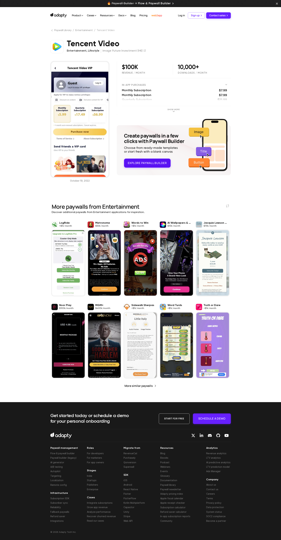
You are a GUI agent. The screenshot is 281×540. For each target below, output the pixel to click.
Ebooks (164, 457)
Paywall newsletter (170, 489)
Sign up (195, 15)
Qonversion (130, 462)
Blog (132, 15)
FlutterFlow (130, 498)
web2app (156, 15)
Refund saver (57, 516)
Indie (89, 475)
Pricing (143, 15)
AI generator (57, 462)
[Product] (82, 16)
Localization (56, 480)
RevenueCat (130, 453)
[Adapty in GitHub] (218, 435)
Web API (128, 520)
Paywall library (168, 484)
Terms (209, 498)
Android (128, 484)
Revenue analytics (216, 453)
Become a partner (216, 520)
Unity (126, 511)
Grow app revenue (97, 507)
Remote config (58, 484)
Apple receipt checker (172, 502)
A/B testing (56, 466)
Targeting (55, 475)
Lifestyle (93, 50)
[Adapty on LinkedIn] (201, 435)
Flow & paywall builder (62, 453)
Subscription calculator (173, 507)
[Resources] (114, 16)
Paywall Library (63, 30)
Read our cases (95, 520)
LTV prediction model (218, 466)
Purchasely (129, 457)
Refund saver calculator (173, 511)
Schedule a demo (211, 418)
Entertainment (84, 30)
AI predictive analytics (218, 462)
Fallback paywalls (59, 511)
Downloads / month (192, 72)
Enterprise (92, 489)
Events (164, 471)
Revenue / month (133, 72)
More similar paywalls (139, 386)
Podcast (164, 462)
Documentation (168, 480)
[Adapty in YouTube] (226, 435)
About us (211, 484)
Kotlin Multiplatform (134, 502)
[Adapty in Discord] (210, 435)
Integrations (57, 520)
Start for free (174, 418)
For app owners (95, 462)
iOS (125, 480)
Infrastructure (59, 493)
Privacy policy (213, 502)
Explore (147, 163)
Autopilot (55, 471)
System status (214, 511)
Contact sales (217, 15)
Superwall (129, 466)
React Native (131, 489)
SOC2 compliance (216, 516)
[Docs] (126, 16)
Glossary (165, 475)
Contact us (212, 489)
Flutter (127, 493)
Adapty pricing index (171, 493)
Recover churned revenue (101, 516)
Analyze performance (99, 511)
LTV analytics (213, 457)
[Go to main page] (58, 15)
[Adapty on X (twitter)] (193, 435)
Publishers (92, 484)
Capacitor (129, 507)
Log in (181, 15)
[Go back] (52, 31)
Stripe (127, 516)
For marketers (94, 457)
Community (166, 520)
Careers (210, 493)
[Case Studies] (95, 16)
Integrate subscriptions (100, 502)
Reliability (55, 507)
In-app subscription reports (175, 516)
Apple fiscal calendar (171, 498)
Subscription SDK (59, 498)
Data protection (215, 507)
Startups (91, 480)
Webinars (165, 466)
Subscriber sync (59, 502)
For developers (95, 453)
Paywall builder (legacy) (63, 457)
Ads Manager (213, 471)
